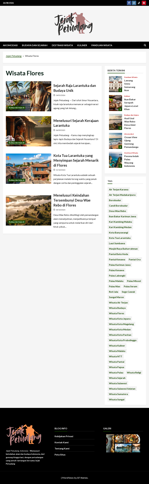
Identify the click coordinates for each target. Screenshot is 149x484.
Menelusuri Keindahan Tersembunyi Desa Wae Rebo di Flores (28, 210)
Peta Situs (60, 454)
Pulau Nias (114, 286)
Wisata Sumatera (118, 394)
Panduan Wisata (101, 45)
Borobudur (115, 200)
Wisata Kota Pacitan (120, 334)
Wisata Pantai (116, 361)
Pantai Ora (135, 259)
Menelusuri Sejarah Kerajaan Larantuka (28, 131)
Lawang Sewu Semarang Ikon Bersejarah (115, 84)
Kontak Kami (62, 442)
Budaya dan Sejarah (34, 45)
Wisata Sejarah (117, 377)
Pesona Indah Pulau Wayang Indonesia (115, 160)
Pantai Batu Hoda (118, 254)
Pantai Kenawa (117, 259)
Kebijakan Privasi (64, 436)
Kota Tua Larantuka (120, 237)
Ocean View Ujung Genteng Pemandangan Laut (115, 141)
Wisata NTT (115, 356)
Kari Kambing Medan (120, 227)
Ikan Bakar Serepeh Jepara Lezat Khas (115, 103)
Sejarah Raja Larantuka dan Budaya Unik (28, 96)
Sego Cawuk (128, 291)
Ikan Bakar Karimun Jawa (122, 216)
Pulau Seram (130, 286)
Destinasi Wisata (62, 45)
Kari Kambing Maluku (120, 221)
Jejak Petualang (14, 55)
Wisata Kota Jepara (120, 318)
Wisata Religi (134, 372)
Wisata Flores (116, 313)
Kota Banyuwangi (118, 232)
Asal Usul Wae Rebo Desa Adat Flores (115, 122)
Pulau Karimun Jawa (120, 264)
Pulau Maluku (116, 281)
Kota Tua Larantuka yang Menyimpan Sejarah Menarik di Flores (28, 169)
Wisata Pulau (116, 372)
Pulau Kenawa (116, 270)
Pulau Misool (134, 281)
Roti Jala (113, 291)
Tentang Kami (62, 448)
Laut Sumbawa (117, 243)
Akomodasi (10, 45)
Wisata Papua (116, 367)
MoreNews (68, 477)
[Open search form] (145, 45)
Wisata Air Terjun (118, 302)
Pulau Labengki (117, 275)
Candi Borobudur (118, 205)
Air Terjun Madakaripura (122, 194)
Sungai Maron (116, 297)
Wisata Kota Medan (120, 329)
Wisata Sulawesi (118, 383)
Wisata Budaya (117, 307)
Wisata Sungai (116, 399)
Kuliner (82, 45)
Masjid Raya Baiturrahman (123, 248)
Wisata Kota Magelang (121, 324)
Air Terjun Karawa (118, 189)
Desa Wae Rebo (117, 211)
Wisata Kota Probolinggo (122, 340)
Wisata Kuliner (117, 345)
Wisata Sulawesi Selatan (122, 388)
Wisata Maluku (117, 351)
